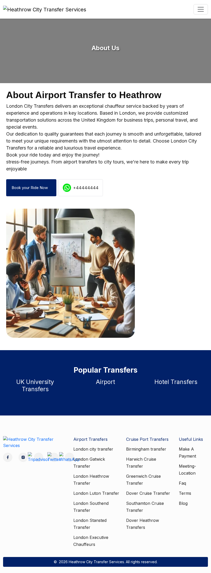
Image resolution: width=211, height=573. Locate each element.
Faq (182, 483)
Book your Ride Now (31, 187)
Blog (183, 503)
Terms (185, 493)
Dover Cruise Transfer (148, 493)
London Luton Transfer (96, 493)
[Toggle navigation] (201, 9)
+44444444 (86, 187)
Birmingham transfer (146, 449)
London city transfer (93, 449)
